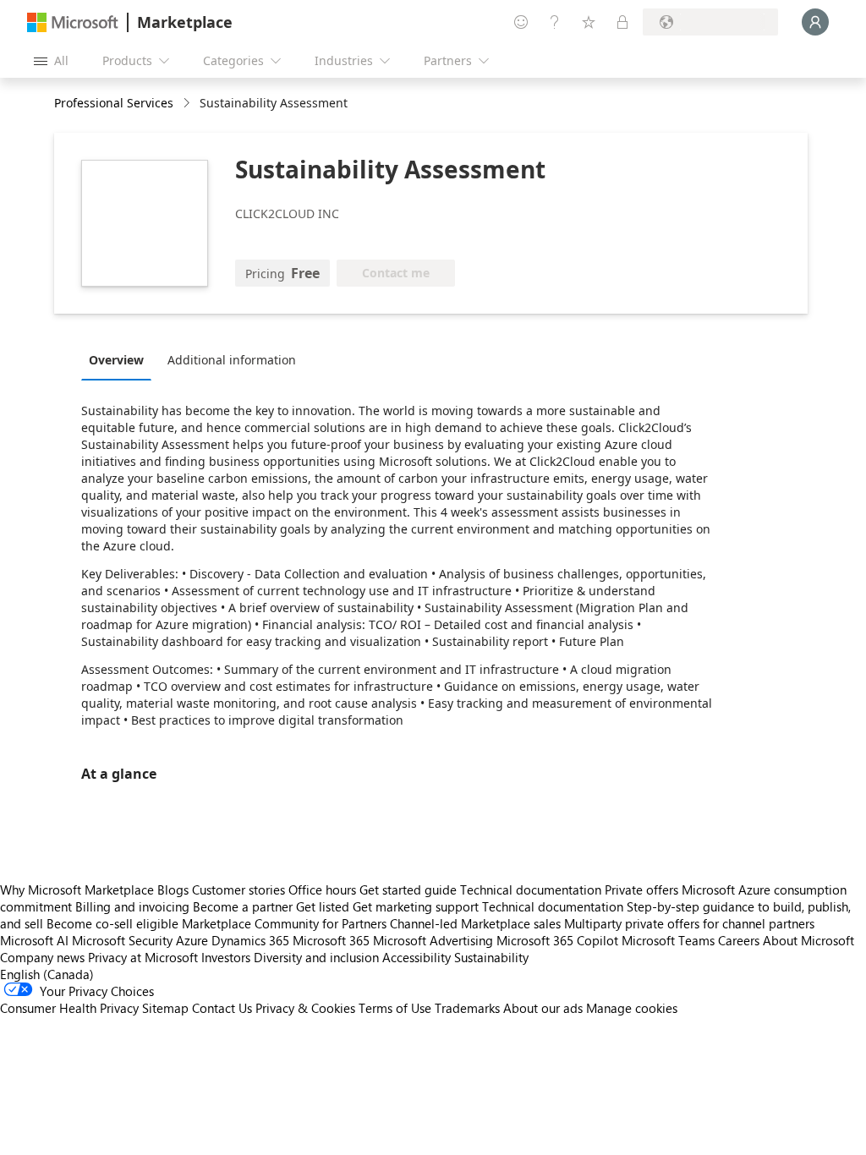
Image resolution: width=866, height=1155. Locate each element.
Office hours (322, 889)
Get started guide (408, 889)
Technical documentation (530, 889)
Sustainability (491, 957)
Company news (42, 957)
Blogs (173, 889)
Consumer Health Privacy (69, 1007)
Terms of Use (395, 1007)
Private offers (641, 889)
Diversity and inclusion (316, 957)
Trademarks (467, 1007)
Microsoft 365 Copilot (557, 940)
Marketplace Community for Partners (284, 923)
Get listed (322, 906)
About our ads (543, 1007)
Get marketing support (416, 906)
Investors (225, 957)
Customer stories (238, 889)
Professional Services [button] (113, 103)
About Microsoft (808, 940)
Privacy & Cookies (305, 1007)
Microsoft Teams (668, 940)
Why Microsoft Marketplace (77, 889)
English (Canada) (47, 974)
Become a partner (243, 906)
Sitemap (165, 1007)
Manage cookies (631, 1007)
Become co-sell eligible (112, 923)
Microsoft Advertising (433, 940)
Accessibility (416, 957)
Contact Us (222, 1007)
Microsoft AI (34, 940)
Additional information (231, 360)
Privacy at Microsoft (143, 957)
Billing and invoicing (132, 906)
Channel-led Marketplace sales (475, 923)
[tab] (120, 359)
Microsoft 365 (331, 940)
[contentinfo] (188, 103)
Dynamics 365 (250, 940)
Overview (116, 360)
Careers (738, 940)
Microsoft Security (122, 940)
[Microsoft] (72, 22)
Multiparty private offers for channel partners (689, 923)
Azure (192, 940)
